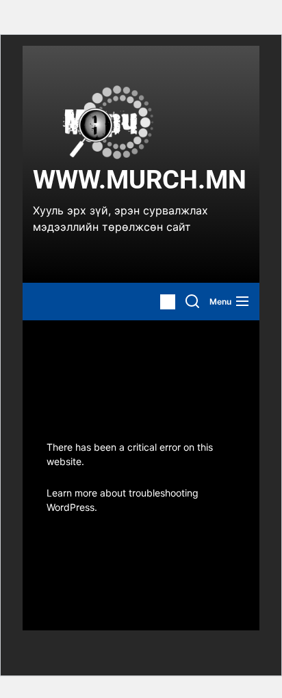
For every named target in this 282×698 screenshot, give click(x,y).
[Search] (192, 301)
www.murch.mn (139, 180)
